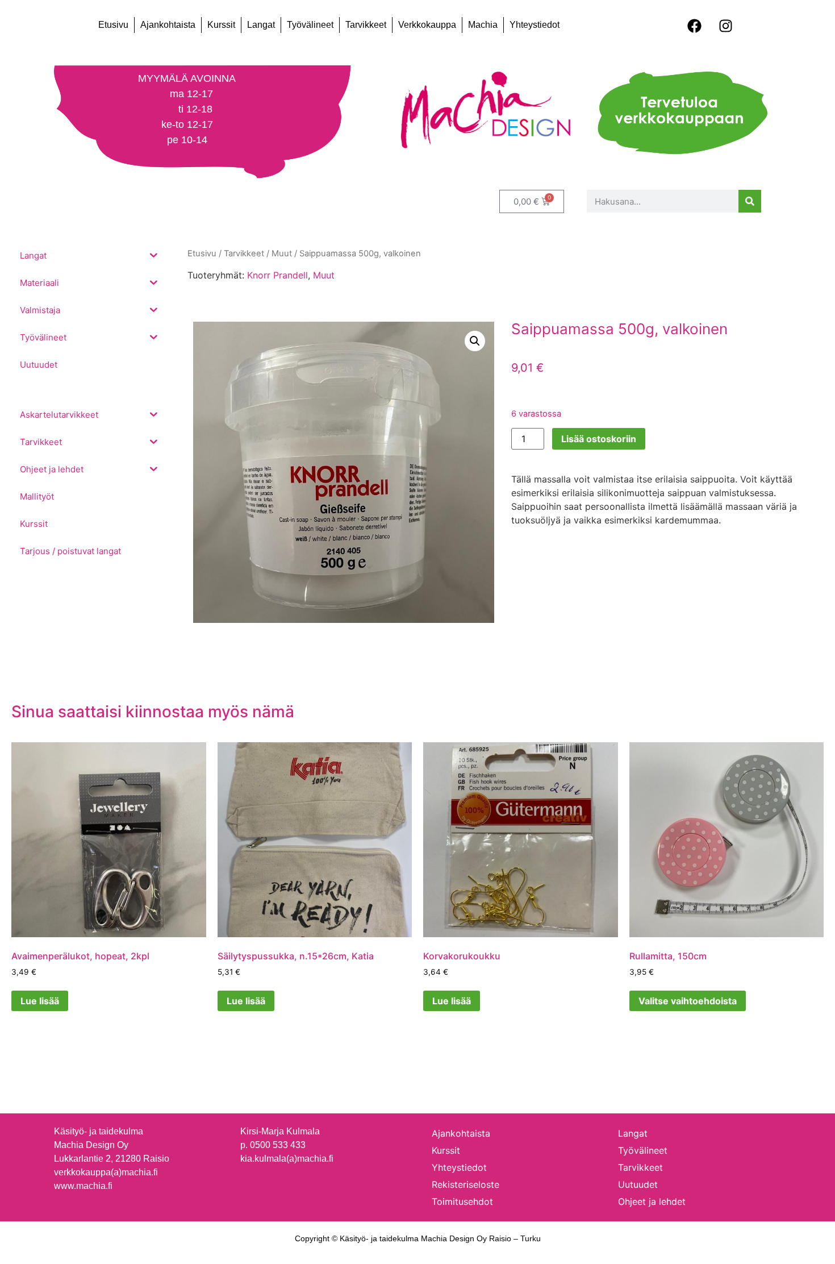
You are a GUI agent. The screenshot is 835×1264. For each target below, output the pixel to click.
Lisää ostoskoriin (598, 438)
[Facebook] (694, 25)
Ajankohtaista (167, 25)
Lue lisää (39, 1001)
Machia (483, 25)
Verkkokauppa (427, 25)
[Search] (749, 201)
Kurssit (221, 25)
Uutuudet (638, 1184)
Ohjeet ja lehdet (652, 1201)
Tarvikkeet (365, 25)
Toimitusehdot (462, 1201)
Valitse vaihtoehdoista (687, 1001)
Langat (261, 25)
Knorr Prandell (277, 275)
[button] (475, 341)
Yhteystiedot (535, 25)
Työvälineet (310, 25)
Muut (324, 275)
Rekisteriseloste (465, 1184)
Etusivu (113, 25)
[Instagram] (725, 25)
